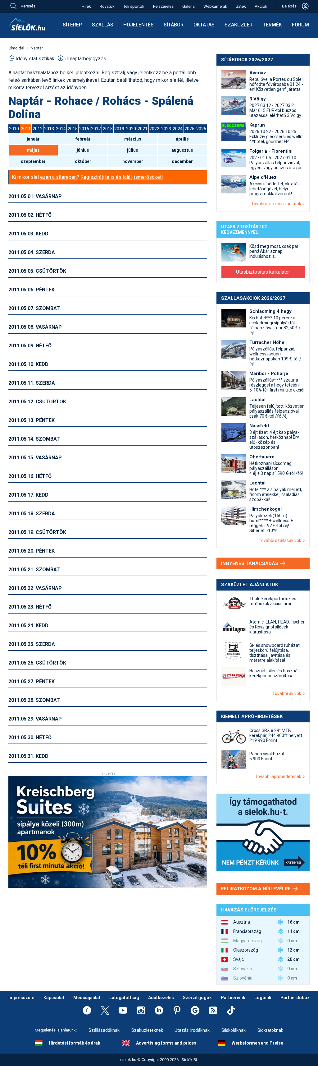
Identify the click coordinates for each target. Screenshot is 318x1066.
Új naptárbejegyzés (85, 59)
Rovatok (107, 6)
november (132, 161)
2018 (108, 128)
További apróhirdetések (279, 776)
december (182, 161)
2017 (96, 128)
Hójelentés (138, 25)
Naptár (37, 48)
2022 (154, 128)
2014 (61, 128)
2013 (49, 128)
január (33, 139)
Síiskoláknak (233, 1030)
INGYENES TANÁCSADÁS (250, 563)
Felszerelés (163, 6)
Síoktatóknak (270, 1030)
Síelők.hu (27, 24)
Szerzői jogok (197, 997)
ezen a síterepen (58, 177)
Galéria (188, 6)
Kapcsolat (53, 997)
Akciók (261, 6)
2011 (26, 128)
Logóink (262, 997)
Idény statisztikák (35, 59)
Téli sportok (133, 6)
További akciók (287, 693)
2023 (166, 128)
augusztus (182, 150)
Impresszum (21, 997)
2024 (178, 128)
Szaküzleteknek (147, 1030)
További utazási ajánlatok (277, 203)
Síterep (72, 25)
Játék (241, 6)
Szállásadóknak (104, 1030)
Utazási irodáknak (192, 1030)
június (83, 150)
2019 (119, 128)
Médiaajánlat (86, 997)
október (83, 161)
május (33, 150)
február (83, 139)
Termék (272, 25)
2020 (131, 128)
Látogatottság (124, 997)
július (132, 150)
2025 (189, 128)
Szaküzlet (239, 25)
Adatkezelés (161, 997)
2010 (14, 128)
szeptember (33, 161)
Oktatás (204, 25)
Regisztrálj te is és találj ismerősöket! (121, 177)
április (182, 139)
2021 (143, 128)
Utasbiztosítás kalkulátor (263, 272)
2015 (73, 128)
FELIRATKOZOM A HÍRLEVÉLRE (256, 889)
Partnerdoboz (295, 997)
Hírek (86, 6)
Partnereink (233, 997)
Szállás (102, 25)
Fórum (300, 25)
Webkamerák (215, 6)
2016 (84, 128)
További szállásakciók (281, 540)
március (132, 139)
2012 (38, 128)
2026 (201, 128)
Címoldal (16, 48)
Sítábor (174, 25)
